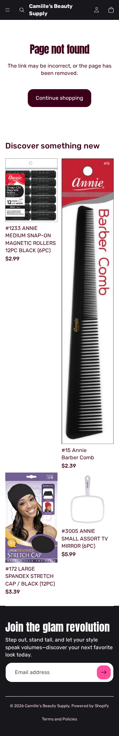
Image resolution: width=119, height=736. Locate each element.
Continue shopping (59, 98)
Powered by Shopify (90, 706)
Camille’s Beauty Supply (47, 706)
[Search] (22, 10)
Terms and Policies (59, 719)
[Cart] (111, 10)
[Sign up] (104, 672)
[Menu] (7, 10)
